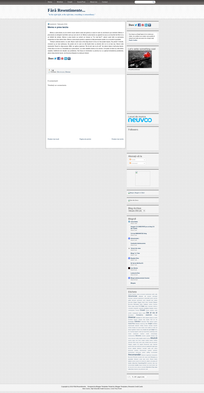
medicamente (131, 335)
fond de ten (153, 319)
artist (129, 300)
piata (156, 346)
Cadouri (146, 304)
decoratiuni (131, 315)
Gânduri (137, 321)
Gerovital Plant (145, 321)
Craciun (137, 310)
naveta (130, 340)
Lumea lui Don (135, 273)
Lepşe (153, 329)
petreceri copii (151, 346)
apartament (141, 298)
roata (146, 357)
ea (153, 317)
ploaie (134, 348)
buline (141, 304)
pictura (130, 348)
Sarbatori (136, 359)
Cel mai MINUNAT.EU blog (139, 233)
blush (143, 302)
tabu (154, 363)
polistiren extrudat (142, 348)
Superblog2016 (142, 363)
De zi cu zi (60, 72)
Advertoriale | (135, 238)
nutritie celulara (153, 340)
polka (149, 348)
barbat (155, 300)
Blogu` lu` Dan (135, 253)
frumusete (131, 321)
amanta (149, 296)
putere (143, 352)
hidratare (137, 323)
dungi (151, 317)
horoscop (142, 323)
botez (146, 302)
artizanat (134, 300)
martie (129, 333)
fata (144, 319)
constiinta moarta (148, 308)
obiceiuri (130, 342)
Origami (130, 344)
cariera (150, 304)
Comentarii (134, 163)
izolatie (149, 327)
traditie (137, 365)
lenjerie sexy (139, 329)
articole (155, 298)
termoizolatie (131, 365)
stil (156, 361)
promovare (138, 352)
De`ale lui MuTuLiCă (137, 263)
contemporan (131, 310)
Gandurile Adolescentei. (138, 243)
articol (151, 298)
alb (145, 296)
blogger (135, 302)
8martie (134, 294)
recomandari (154, 352)
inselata (151, 325)
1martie (130, 294)
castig (136, 306)
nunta (147, 340)
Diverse (67, 72)
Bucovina (130, 304)
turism (153, 365)
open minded (145, 342)
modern (144, 338)
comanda (130, 308)
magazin (136, 331)
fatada (147, 319)
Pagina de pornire (85, 139)
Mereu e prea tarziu (58, 27)
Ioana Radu (134, 221)
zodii (146, 369)
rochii (149, 357)
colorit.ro (155, 306)
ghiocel (151, 321)
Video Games (86, 388)
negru (133, 340)
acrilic (153, 294)
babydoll (148, 300)
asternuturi (139, 300)
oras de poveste (153, 342)
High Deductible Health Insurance (100, 388)
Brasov (155, 302)
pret (152, 348)
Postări (133, 159)
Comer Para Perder (116, 388)
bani (152, 300)
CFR (139, 306)
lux (129, 331)
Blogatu (133, 283)
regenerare (148, 355)
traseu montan (142, 365)
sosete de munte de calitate (143, 361)
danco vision (142, 313)
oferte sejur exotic (137, 342)
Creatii (142, 310)
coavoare (150, 306)
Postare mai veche (118, 139)
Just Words (134, 268)
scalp (140, 359)
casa (133, 306)
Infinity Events (144, 325)
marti (156, 331)
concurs (141, 308)
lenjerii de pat (147, 329)
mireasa (153, 335)
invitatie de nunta (136, 327)
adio (156, 294)
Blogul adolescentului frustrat (140, 278)
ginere (155, 321)
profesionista (131, 352)
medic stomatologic (151, 333)
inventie (155, 325)
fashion (140, 319)
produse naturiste (152, 350)
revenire (140, 357)
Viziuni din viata (136, 248)
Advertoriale (132, 296)
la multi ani (154, 327)
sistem (130, 361)
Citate (142, 306)
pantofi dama (131, 346)
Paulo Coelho (133, 40)
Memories (138, 335)
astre (144, 300)
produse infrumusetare (140, 350)
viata (156, 367)
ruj (156, 357)
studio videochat (132, 363)
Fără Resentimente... (66, 10)
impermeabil (131, 325)
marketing (152, 331)
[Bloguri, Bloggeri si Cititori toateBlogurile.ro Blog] (136, 192)
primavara (130, 350)
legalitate (134, 329)
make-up (141, 331)
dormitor (138, 317)
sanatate (130, 359)
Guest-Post (131, 323)
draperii (147, 317)
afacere (141, 296)
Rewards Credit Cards (135, 386)
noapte (143, 340)
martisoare (135, 333)
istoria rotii (144, 327)
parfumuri (139, 346)
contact (155, 308)
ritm (143, 357)
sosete (133, 361)
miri (156, 335)
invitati (129, 327)
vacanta (144, 367)
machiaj (132, 331)
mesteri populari (146, 335)
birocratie (130, 302)
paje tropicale (153, 344)
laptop (129, 329)
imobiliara (155, 323)
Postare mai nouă (53, 139)
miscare (133, 338)
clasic (146, 306)
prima (156, 348)
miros (129, 338)
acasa (138, 294)
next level (138, 340)
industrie (137, 325)
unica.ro (139, 367)
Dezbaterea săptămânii (144, 315)
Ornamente (146, 344)
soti (151, 361)
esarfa (155, 317)
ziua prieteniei (141, 369)
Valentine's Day (150, 367)
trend (150, 365)
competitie (135, 308)
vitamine (136, 369)
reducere (143, 355)
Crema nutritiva (150, 310)
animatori (135, 298)
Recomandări (134, 354)
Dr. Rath (143, 317)
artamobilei (147, 298)
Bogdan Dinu (135, 258)
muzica (148, 338)
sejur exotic (146, 359)
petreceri (144, 346)
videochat (131, 369)
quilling (148, 352)
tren (148, 365)
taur (156, 363)
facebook (130, 319)
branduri (151, 302)
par (136, 346)
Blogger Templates (102, 386)
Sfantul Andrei (153, 359)
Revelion (135, 357)
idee (146, 323)
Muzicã (154, 338)
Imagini (150, 323)
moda (140, 338)
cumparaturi (135, 313)
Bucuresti (136, 304)
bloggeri (139, 302)
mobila (137, 338)
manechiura (146, 331)
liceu (156, 329)
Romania (153, 357)
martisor (142, 333)
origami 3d (136, 344)
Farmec (136, 319)
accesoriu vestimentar (145, 294)
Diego (155, 315)
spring (153, 361)
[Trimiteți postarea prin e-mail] (52, 70)
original (141, 344)
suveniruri (149, 363)
